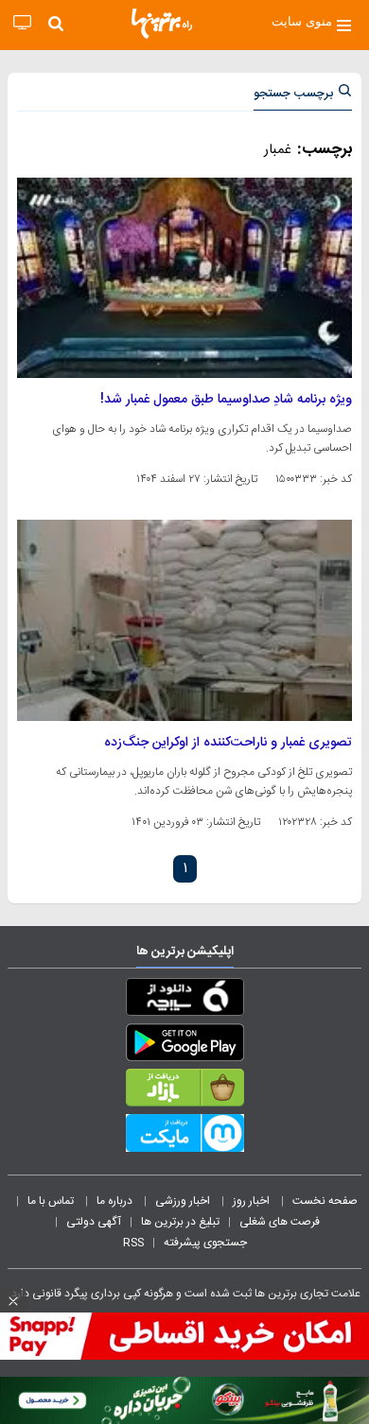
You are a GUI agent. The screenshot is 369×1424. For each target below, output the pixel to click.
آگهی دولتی (93, 1221)
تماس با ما (52, 1201)
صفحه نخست (325, 1201)
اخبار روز (252, 1201)
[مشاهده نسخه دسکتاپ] (22, 23)
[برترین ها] (162, 24)
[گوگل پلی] (184, 1046)
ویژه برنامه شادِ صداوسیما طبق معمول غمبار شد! (226, 399)
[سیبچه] (184, 1000)
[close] (13, 1301)
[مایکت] (184, 1136)
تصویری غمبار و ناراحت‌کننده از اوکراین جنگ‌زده (228, 742)
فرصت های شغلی (279, 1221)
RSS (133, 1242)
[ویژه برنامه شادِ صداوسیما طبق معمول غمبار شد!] (184, 278)
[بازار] (184, 1091)
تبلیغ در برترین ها (180, 1221)
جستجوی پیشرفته (205, 1242)
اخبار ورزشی (184, 1201)
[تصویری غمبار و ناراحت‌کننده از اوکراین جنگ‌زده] (184, 620)
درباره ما (116, 1201)
